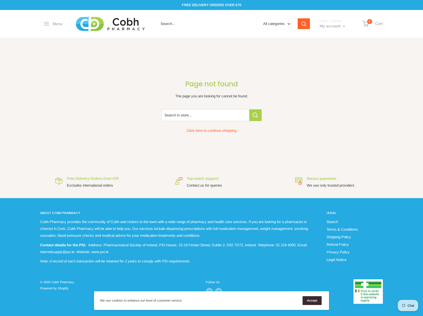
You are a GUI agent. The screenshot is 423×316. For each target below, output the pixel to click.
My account (330, 26)
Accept (312, 300)
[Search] (304, 23)
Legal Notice (336, 260)
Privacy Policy (338, 252)
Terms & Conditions (342, 229)
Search (332, 222)
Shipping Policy (339, 237)
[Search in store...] (255, 115)
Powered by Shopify (54, 288)
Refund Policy (338, 244)
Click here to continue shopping (211, 130)
